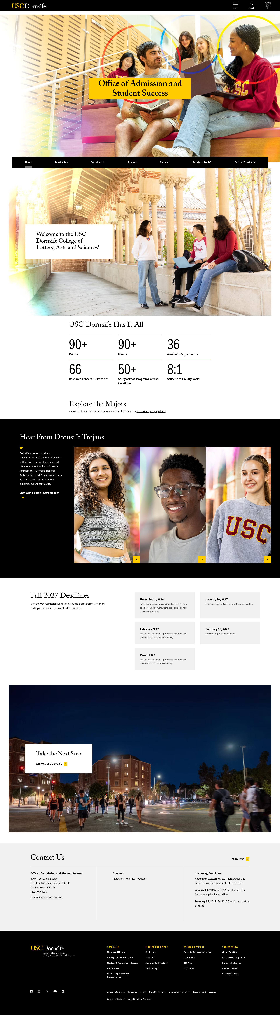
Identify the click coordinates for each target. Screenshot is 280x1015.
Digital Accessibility (157, 992)
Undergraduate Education (120, 957)
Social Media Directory (156, 963)
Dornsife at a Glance (116, 992)
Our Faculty (150, 952)
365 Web (188, 963)
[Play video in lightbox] (107, 505)
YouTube (130, 878)
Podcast (141, 878)
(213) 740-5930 (39, 891)
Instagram (118, 878)
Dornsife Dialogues (231, 963)
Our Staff (149, 957)
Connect (165, 162)
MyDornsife (189, 957)
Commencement (230, 968)
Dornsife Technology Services (198, 952)
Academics (61, 162)
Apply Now (238, 858)
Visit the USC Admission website (48, 603)
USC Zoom (189, 968)
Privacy (143, 992)
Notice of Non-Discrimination (204, 992)
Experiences (97, 162)
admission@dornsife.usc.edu (46, 897)
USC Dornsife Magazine (233, 957)
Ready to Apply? (202, 162)
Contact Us (132, 992)
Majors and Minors (116, 952)
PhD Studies (113, 968)
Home (28, 162)
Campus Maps (151, 968)
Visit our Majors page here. (151, 411)
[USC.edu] (267, 5)
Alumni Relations (230, 952)
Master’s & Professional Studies (122, 963)
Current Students (244, 162)
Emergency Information (179, 992)
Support (132, 162)
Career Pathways (230, 973)
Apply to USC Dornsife (49, 763)
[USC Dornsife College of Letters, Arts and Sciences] (29, 7)
